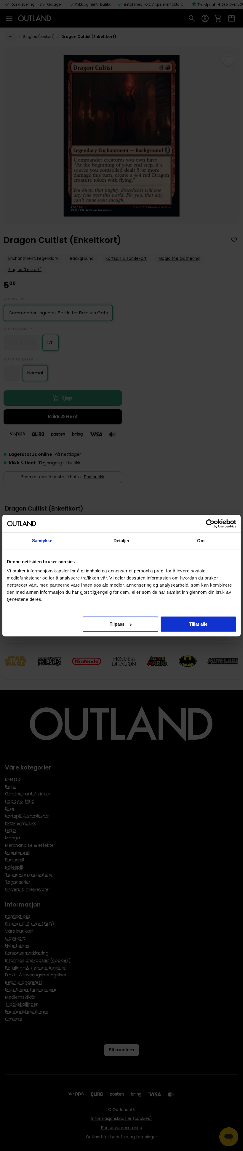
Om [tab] (200, 540)
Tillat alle (198, 624)
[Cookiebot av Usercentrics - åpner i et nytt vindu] (210, 523)
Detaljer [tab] (121, 540)
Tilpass (117, 624)
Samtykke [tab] (42, 540)
